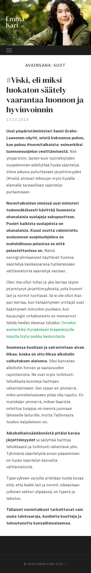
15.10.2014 (17, 119)
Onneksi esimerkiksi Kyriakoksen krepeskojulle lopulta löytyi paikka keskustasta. (41, 329)
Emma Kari (46, 564)
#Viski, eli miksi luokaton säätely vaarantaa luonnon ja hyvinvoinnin (45, 94)
